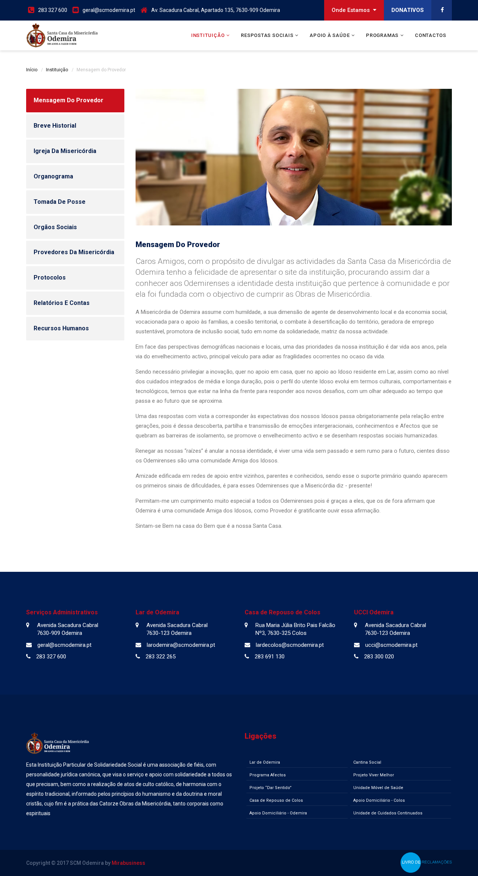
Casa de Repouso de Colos (276, 800)
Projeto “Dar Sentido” (270, 787)
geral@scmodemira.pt (109, 10)
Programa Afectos (267, 775)
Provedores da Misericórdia (74, 252)
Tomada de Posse (60, 201)
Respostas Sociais (267, 35)
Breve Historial (55, 125)
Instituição (208, 35)
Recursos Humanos (61, 328)
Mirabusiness (128, 863)
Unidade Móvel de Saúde (378, 787)
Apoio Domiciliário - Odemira (278, 813)
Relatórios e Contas (62, 302)
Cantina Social (367, 762)
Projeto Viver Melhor (373, 775)
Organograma (53, 176)
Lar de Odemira (264, 762)
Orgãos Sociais (55, 227)
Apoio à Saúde (330, 35)
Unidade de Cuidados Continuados (387, 813)
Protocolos (50, 277)
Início (32, 69)
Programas (382, 35)
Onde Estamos (351, 10)
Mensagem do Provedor (68, 100)
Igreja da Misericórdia (65, 151)
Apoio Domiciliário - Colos (379, 800)
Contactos (430, 35)
